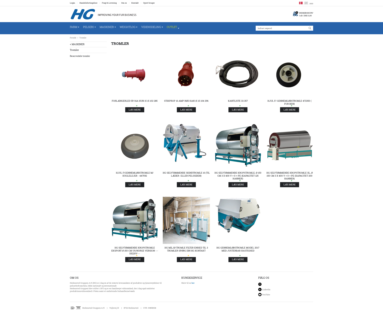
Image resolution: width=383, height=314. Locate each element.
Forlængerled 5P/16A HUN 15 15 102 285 (135, 100)
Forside (73, 37)
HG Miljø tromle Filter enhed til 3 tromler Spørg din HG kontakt (186, 249)
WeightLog (127, 27)
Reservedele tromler (80, 56)
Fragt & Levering (109, 2)
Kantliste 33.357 (238, 100)
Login (72, 2)
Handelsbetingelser (88, 2)
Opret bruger (149, 2)
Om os (124, 2)
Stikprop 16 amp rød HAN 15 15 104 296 (186, 100)
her (193, 283)
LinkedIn (266, 289)
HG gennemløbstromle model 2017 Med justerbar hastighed (237, 249)
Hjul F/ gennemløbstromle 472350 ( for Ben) (289, 102)
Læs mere (135, 109)
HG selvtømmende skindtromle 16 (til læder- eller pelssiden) (186, 174)
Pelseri (88, 27)
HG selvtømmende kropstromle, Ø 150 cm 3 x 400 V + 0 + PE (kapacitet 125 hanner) (238, 175)
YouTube (266, 294)
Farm (73, 27)
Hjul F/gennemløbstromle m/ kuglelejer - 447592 (134, 174)
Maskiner (107, 27)
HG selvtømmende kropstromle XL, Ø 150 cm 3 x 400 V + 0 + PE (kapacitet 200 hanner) (289, 175)
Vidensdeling (151, 27)
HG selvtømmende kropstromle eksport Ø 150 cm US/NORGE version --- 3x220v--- (134, 250)
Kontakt (135, 2)
